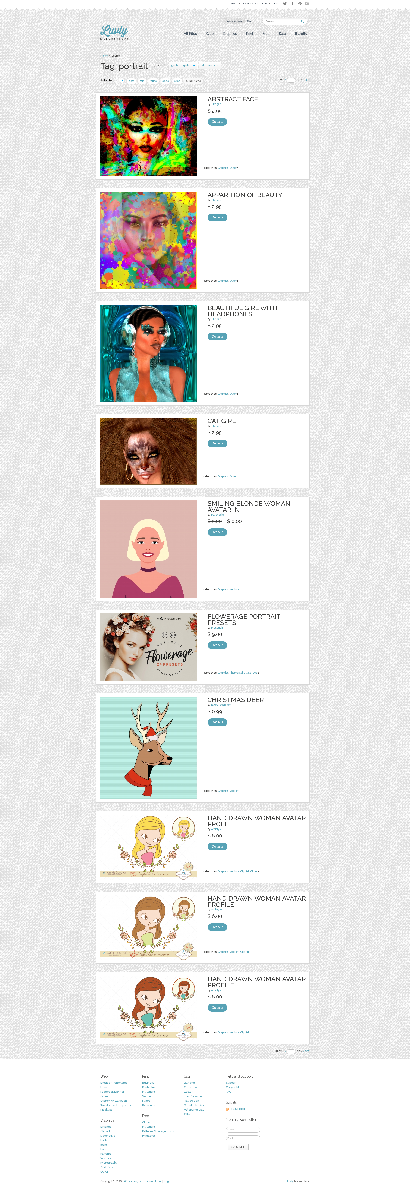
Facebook (292, 3)
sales (165, 80)
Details (217, 122)
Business (148, 1082)
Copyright (232, 1087)
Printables (148, 1087)
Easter (188, 1091)
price (177, 80)
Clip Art (244, 871)
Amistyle (216, 829)
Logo (103, 1149)
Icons (103, 1087)
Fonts (103, 1140)
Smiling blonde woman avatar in (249, 506)
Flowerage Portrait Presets (244, 619)
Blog (166, 1181)
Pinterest (300, 3)
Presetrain (217, 627)
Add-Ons (251, 672)
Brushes (105, 1126)
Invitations (148, 1091)
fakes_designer (221, 704)
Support (231, 1082)
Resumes (148, 1105)
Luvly (290, 1181)
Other (233, 167)
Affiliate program (133, 1181)
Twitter (285, 3)
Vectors (234, 589)
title (142, 80)
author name (193, 80)
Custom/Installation (113, 1100)
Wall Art (147, 1096)
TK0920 (216, 104)
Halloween (191, 1100)
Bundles (189, 1082)
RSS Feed (238, 1108)
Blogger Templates (113, 1082)
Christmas (190, 1087)
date (132, 80)
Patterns (105, 1153)
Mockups (106, 1109)
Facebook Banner (112, 1091)
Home (104, 55)
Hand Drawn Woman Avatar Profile (257, 821)
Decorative (107, 1135)
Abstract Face (233, 99)
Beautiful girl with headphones (242, 311)
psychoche (218, 514)
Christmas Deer (236, 700)
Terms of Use (153, 1181)
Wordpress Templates (115, 1105)
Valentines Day (194, 1109)
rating (153, 80)
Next (306, 80)
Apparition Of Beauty (245, 195)
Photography (237, 672)
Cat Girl (222, 421)
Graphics (223, 167)
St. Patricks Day (194, 1105)
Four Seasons (193, 1096)
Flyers (146, 1100)
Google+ (307, 3)
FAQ (228, 1091)
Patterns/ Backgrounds (158, 1131)
